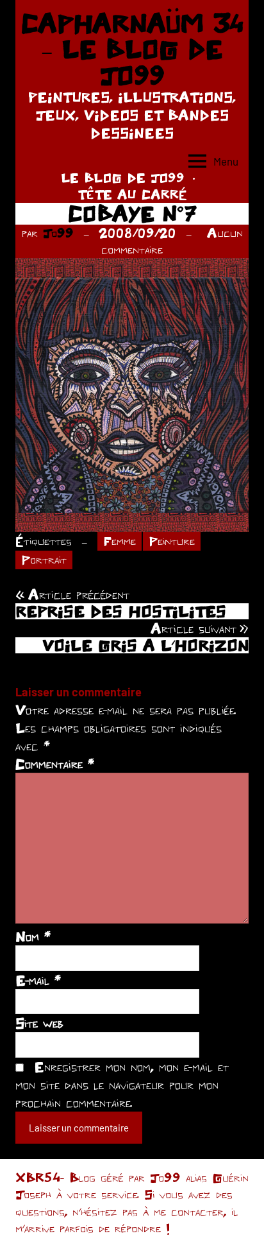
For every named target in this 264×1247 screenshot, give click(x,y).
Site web (39, 1023)
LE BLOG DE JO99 (123, 177)
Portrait (44, 559)
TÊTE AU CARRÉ (132, 194)
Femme (119, 540)
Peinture (172, 540)
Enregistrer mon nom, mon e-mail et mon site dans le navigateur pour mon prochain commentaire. (122, 1085)
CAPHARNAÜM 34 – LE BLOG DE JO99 (132, 49)
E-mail (38, 980)
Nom (33, 936)
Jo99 (58, 232)
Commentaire (54, 764)
